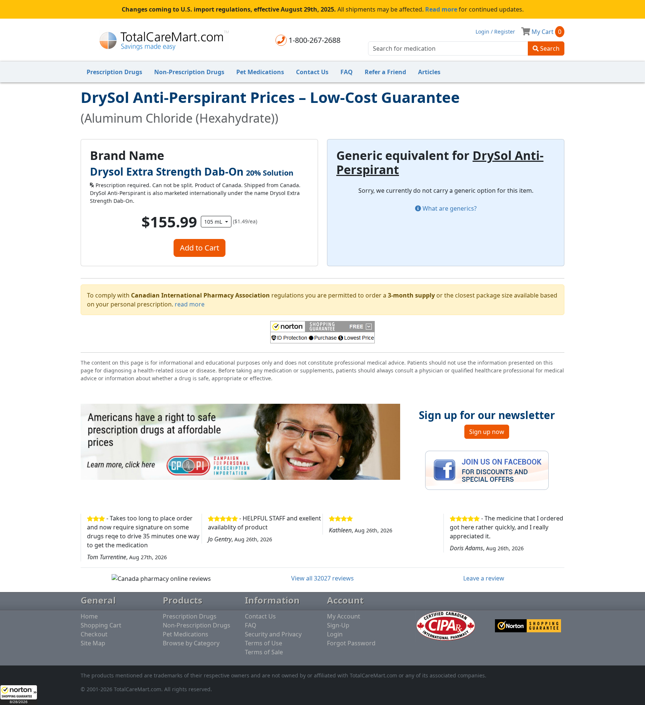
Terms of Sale (264, 652)
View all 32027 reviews (322, 578)
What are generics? (449, 208)
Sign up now (486, 432)
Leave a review (483, 578)
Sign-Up (338, 625)
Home (89, 616)
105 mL (214, 221)
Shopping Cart (101, 625)
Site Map (93, 643)
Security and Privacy (273, 634)
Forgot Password (351, 643)
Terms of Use (263, 643)
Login (335, 634)
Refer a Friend (385, 72)
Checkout (94, 634)
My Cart (545, 32)
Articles (429, 72)
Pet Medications (260, 72)
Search (549, 48)
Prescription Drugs (114, 72)
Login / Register (495, 31)
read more (190, 304)
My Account (343, 616)
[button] (18, 695)
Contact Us (312, 72)
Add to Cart (199, 248)
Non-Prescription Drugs (189, 72)
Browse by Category (191, 643)
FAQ (346, 72)
